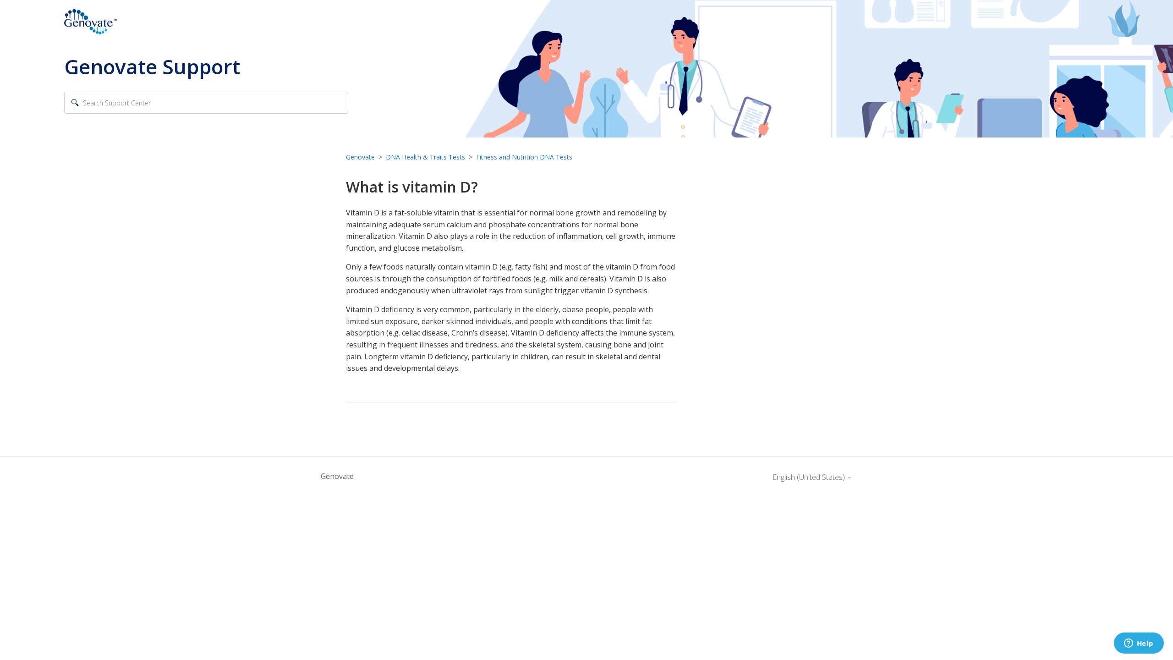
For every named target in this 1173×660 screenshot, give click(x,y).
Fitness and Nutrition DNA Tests (524, 157)
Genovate (360, 157)
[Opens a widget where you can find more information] (1138, 643)
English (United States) (810, 477)
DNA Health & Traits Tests (425, 157)
